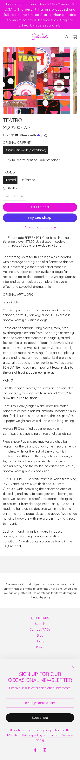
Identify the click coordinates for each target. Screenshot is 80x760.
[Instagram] (44, 750)
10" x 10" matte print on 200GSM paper (32, 160)
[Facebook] (35, 750)
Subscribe (40, 718)
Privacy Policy (32, 735)
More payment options (40, 227)
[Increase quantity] (21, 196)
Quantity (10, 188)
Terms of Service (61, 735)
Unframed (28, 180)
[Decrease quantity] (7, 196)
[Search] (66, 37)
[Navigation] (4, 37)
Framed (10, 180)
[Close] (73, 666)
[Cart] (75, 37)
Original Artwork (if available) (25, 150)
